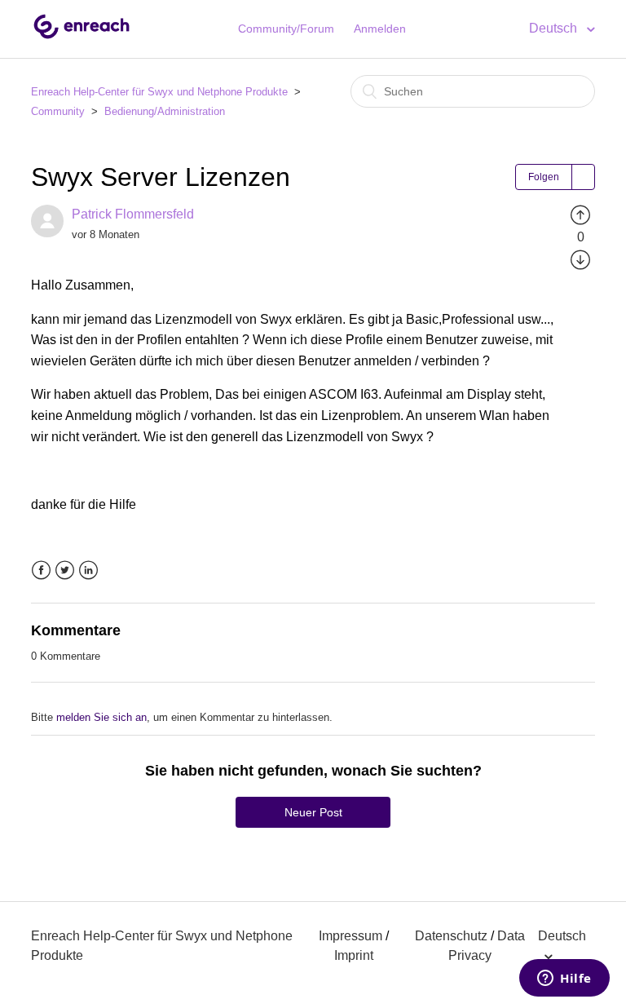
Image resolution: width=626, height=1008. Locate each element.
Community (58, 111)
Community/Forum (286, 28)
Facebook (41, 570)
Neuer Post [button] (313, 812)
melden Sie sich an (101, 717)
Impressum (350, 936)
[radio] (580, 214)
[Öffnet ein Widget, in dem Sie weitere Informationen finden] (564, 979)
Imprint (353, 955)
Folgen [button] (543, 177)
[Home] (81, 37)
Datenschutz (451, 936)
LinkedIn (88, 570)
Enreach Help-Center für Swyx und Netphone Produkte (159, 92)
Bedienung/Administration (164, 111)
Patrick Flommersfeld (133, 214)
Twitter (65, 570)
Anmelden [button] (380, 28)
